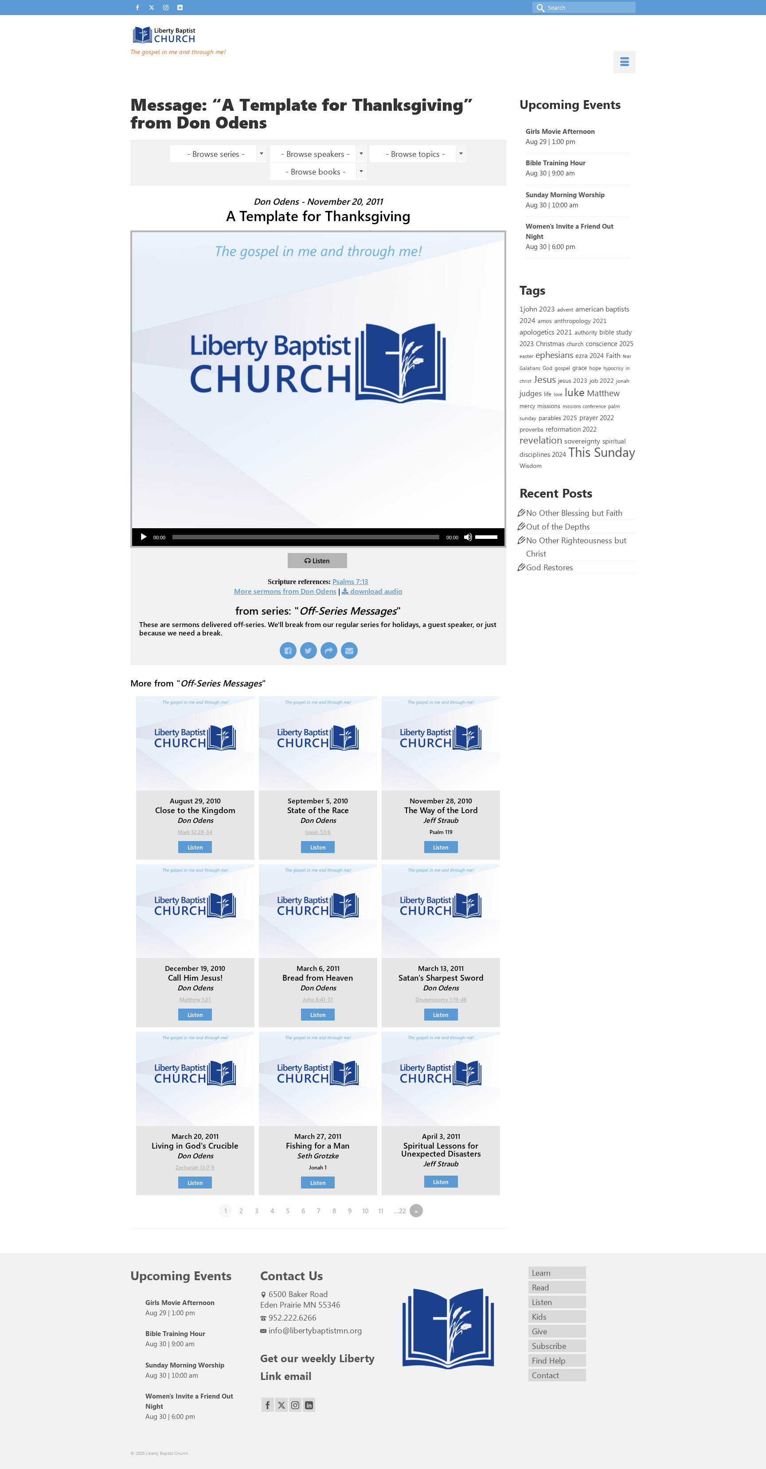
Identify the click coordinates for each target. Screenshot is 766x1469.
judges (531, 393)
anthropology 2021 (580, 320)
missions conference (584, 406)
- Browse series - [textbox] (216, 153)
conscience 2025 (609, 343)
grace (579, 367)
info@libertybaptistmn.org (315, 1330)
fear (627, 356)
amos (545, 320)
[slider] (487, 536)
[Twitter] (281, 1405)
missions (548, 405)
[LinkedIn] (309, 1405)
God (547, 367)
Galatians (530, 368)
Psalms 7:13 (350, 581)
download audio (376, 591)
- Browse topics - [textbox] (415, 153)
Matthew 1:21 (195, 999)
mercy (527, 405)
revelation (541, 439)
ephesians (554, 354)
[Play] (143, 537)
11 (380, 1210)
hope (595, 367)
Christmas (550, 343)
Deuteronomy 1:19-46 (441, 999)
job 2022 (602, 380)
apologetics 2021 (546, 331)
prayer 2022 (596, 417)
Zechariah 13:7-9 (195, 1167)
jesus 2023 (572, 380)
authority (585, 332)
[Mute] (468, 537)
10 (365, 1210)
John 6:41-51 (318, 999)
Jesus (545, 379)
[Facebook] (268, 1405)
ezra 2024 (589, 355)
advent (565, 309)
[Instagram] (295, 1405)
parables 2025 (558, 417)
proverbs (531, 429)
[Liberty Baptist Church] (210, 35)
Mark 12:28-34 (195, 831)
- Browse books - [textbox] (315, 171)
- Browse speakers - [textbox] (315, 153)
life (547, 393)
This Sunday (601, 451)
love (558, 394)
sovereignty (582, 440)
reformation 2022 (571, 428)
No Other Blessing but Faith (574, 512)
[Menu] (625, 62)
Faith (613, 355)
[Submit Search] (539, 7)
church (575, 343)
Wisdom (531, 465)
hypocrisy (613, 368)
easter (526, 355)
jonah (622, 380)
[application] (318, 537)
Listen (321, 560)
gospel (562, 367)
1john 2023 (537, 308)
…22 (400, 1210)
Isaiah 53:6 (318, 831)
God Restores (549, 567)
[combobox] (218, 154)
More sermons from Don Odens (285, 591)
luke (575, 392)
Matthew (603, 392)
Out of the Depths (558, 526)
